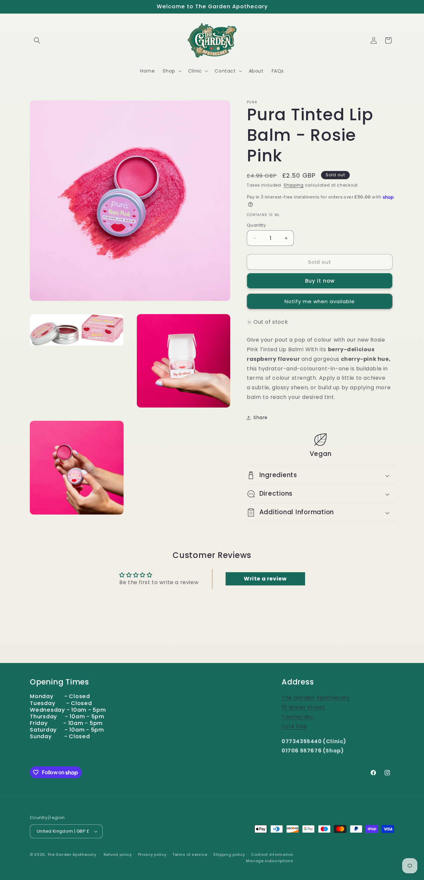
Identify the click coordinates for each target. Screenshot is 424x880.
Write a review (265, 578)
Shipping (294, 185)
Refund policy (118, 854)
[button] (37, 40)
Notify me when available (320, 301)
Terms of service (190, 854)
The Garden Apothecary (71, 854)
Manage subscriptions (269, 860)
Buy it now (320, 280)
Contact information (272, 854)
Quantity (256, 225)
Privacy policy (152, 854)
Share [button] (260, 417)
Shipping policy (229, 854)
